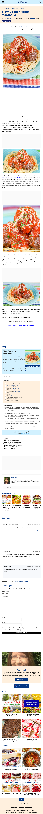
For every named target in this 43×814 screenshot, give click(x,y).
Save (38, 366)
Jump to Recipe (6, 21)
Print (28, 366)
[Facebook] (3, 487)
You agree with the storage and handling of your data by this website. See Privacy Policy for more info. (20, 629)
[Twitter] (8, 487)
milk (11, 395)
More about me (21, 679)
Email (9, 325)
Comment (5, 596)
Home (3, 8)
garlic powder (16, 388)
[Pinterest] (7, 487)
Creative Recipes (10, 8)
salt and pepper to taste (12, 385)
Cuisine (17, 8)
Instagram (32, 325)
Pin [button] (33, 366)
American (23, 8)
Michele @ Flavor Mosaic (9, 356)
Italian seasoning (18, 389)
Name (4, 617)
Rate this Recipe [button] (25, 433)
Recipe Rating (5, 591)
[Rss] (10, 487)
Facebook (15, 325)
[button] (30, 18)
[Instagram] (5, 487)
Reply (38, 530)
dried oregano (16, 391)
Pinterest (25, 325)
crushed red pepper (17, 392)
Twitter (20, 325)
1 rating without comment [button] (21, 581)
